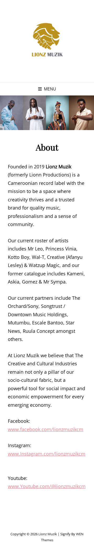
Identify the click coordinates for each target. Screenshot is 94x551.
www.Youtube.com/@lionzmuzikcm (47, 486)
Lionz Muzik (47, 534)
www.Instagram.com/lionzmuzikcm (46, 454)
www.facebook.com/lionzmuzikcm (45, 429)
